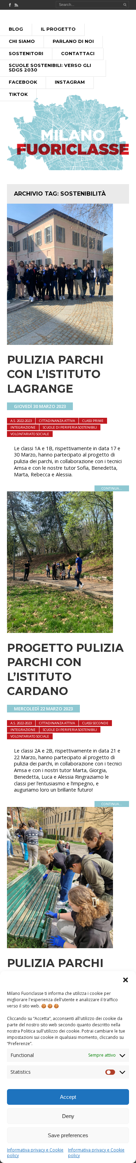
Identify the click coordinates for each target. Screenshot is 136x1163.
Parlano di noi (73, 41)
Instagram (70, 82)
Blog (16, 29)
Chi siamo (22, 41)
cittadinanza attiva (57, 420)
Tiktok (18, 94)
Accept (68, 1097)
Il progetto (58, 29)
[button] (125, 979)
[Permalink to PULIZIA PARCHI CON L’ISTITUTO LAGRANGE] (60, 343)
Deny (68, 1116)
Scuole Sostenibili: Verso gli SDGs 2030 (50, 68)
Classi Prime (93, 420)
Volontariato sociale (29, 434)
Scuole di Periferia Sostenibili (70, 427)
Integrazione (23, 427)
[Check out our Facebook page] (10, 5)
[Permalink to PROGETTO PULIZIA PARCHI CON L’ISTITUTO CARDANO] (60, 631)
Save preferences (68, 1135)
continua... (111, 488)
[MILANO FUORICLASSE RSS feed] (16, 5)
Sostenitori (26, 53)
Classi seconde (95, 723)
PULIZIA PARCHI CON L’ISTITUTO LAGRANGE (55, 374)
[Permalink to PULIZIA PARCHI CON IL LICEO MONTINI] (60, 946)
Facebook (23, 82)
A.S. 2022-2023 (21, 420)
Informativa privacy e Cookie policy (35, 1152)
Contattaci (78, 53)
